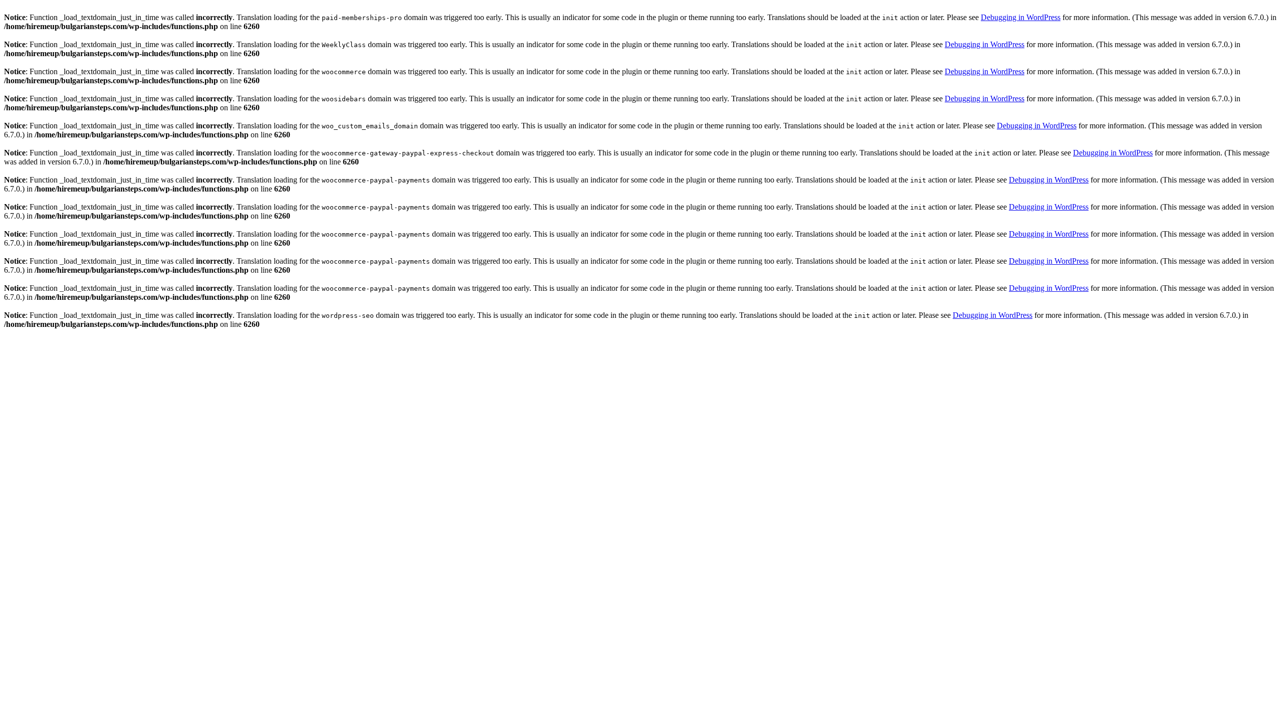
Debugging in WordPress (1020, 17)
